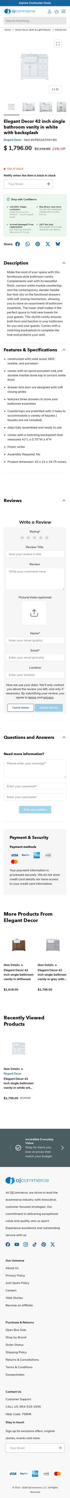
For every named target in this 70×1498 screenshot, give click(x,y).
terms (32, 697)
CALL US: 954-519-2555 (23, 1406)
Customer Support (18, 1399)
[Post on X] (48, 244)
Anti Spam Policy (17, 1283)
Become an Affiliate (19, 1305)
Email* (35, 650)
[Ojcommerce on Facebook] (8, 1242)
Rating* (35, 531)
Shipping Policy (16, 1352)
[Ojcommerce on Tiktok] (35, 1242)
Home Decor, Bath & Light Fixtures (33, 29)
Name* (35, 633)
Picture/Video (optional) (35, 597)
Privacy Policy (15, 1275)
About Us (12, 1268)
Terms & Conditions (19, 1367)
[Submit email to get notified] (48, 183)
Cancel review (20, 707)
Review (34, 564)
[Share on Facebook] (17, 244)
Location (35, 667)
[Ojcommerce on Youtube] (17, 1242)
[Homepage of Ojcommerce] (19, 11)
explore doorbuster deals (35, 3)
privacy (48, 697)
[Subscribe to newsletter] (59, 1447)
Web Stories (14, 1298)
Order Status (15, 1345)
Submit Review (49, 707)
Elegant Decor (12, 140)
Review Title (34, 547)
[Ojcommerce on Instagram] (26, 1242)
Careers (11, 1290)
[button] (22, 537)
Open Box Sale (16, 1330)
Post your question (35, 809)
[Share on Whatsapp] (28, 244)
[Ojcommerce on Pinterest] (44, 1242)
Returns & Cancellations (22, 1359)
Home (7, 29)
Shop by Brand (16, 1337)
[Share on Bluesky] (58, 244)
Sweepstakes (15, 1374)
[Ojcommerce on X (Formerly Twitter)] (53, 1242)
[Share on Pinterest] (38, 244)
